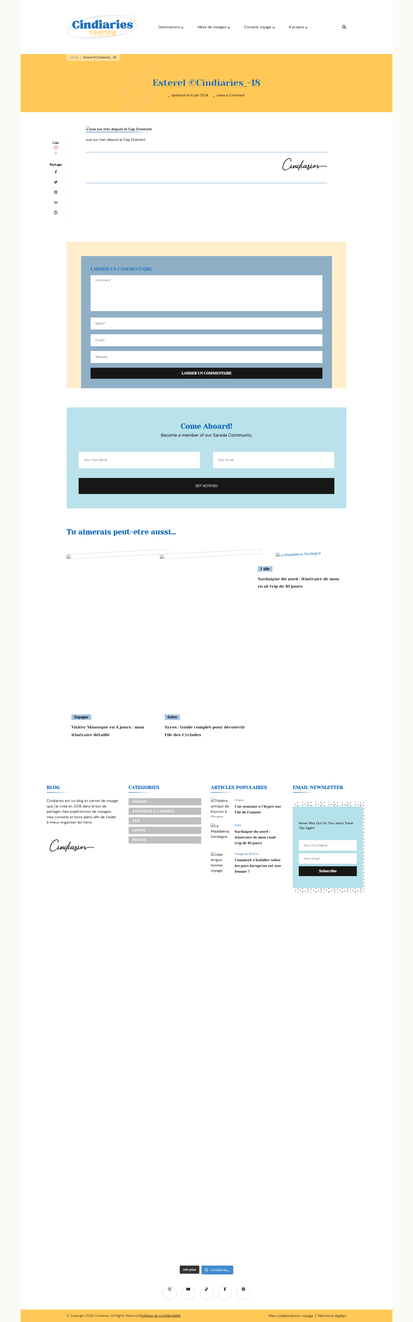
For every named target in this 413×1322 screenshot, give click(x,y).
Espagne (81, 717)
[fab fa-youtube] (188, 1293)
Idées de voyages (212, 27)
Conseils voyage (257, 27)
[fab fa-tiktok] (206, 1293)
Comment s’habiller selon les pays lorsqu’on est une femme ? (258, 866)
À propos (296, 27)
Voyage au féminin (247, 854)
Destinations (169, 27)
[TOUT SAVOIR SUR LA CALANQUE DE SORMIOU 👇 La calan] (238, 1067)
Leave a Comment (230, 95)
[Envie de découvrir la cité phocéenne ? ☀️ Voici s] (362, 1043)
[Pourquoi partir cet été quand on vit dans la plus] (300, 949)
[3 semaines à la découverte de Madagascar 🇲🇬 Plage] (113, 971)
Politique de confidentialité (160, 1316)
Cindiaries (101, 1316)
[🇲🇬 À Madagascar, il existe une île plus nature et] (51, 1006)
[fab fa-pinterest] (243, 1293)
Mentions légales (332, 1315)
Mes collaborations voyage (291, 1315)
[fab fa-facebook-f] (225, 1293)
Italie (238, 825)
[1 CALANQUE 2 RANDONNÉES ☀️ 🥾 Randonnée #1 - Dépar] (175, 1089)
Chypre (239, 800)
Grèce (172, 717)
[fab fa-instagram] (170, 1293)
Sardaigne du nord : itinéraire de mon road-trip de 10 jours (256, 837)
